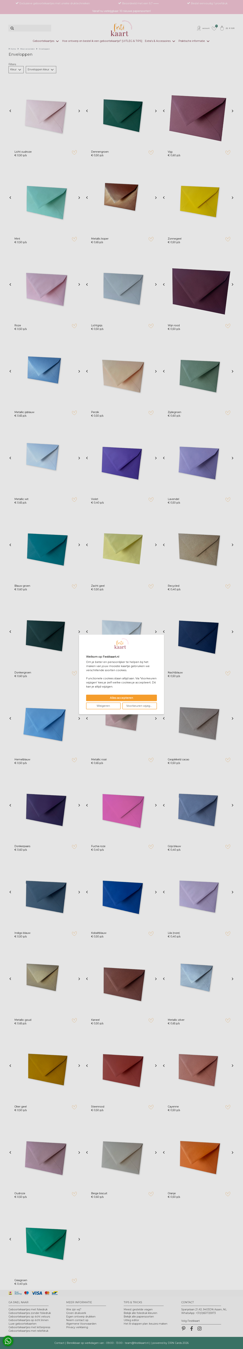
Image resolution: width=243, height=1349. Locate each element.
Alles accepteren (121, 698)
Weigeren (103, 706)
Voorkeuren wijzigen (140, 706)
